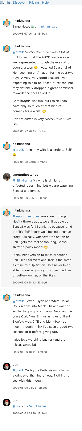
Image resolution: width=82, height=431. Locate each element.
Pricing (34, 2)
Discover (19, 2)
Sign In (5, 2)
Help (45, 2)
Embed (42, 33)
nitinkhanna (21, 20)
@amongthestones (26, 216)
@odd (17, 406)
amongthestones (25, 174)
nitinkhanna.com (48, 26)
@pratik (18, 52)
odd (15, 364)
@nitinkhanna (22, 180)
